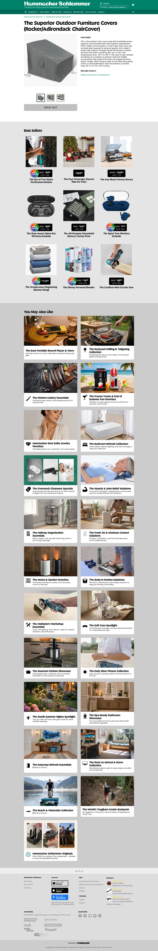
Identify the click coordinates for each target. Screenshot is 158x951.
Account (54, 877)
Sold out (50, 107)
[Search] (101, 3)
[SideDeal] (32, 929)
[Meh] (32, 924)
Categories (32, 12)
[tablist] (50, 97)
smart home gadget (117, 7)
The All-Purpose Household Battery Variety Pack (79, 234)
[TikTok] (99, 915)
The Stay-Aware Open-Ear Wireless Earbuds (41, 234)
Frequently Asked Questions (89, 881)
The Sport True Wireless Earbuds (116, 234)
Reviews (110, 878)
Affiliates (82, 891)
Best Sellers (45, 12)
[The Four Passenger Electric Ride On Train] (79, 168)
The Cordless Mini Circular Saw (116, 287)
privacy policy (69, 904)
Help (80, 877)
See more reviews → (114, 904)
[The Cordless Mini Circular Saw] (116, 276)
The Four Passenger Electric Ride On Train (79, 180)
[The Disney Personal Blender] (79, 276)
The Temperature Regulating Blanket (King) (41, 288)
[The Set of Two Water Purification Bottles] (41, 168)
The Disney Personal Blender (79, 287)
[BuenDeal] (53, 929)
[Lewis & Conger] (53, 919)
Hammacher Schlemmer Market (58, 17)
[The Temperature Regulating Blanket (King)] (41, 276)
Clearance (67, 12)
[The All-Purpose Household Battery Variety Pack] (79, 222)
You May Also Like (38, 311)
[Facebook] (80, 915)
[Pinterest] (95, 915)
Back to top (79, 871)
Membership (78, 12)
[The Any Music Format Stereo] (116, 168)
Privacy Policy (96, 947)
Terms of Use (107, 947)
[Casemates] (42, 934)
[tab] (41, 98)
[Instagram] (85, 915)
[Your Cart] (133, 5)
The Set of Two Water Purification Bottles (41, 180)
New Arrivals (56, 12)
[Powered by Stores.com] (79, 943)
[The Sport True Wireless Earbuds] (116, 222)
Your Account (90, 12)
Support (101, 12)
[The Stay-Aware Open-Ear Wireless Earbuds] (41, 222)
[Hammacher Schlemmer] (57, 4)
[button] (25, 12)
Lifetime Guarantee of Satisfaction (95, 75)
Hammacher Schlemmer (33, 17)
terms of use (56, 904)
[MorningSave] (53, 924)
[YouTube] (90, 915)
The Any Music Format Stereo (116, 179)
